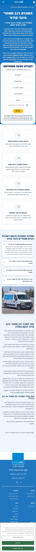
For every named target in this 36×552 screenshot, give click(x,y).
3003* (11, 470)
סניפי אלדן (12, 59)
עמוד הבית (31, 7)
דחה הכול (17, 543)
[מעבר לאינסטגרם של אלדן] (17, 482)
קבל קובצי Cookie (18, 548)
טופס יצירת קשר (17, 478)
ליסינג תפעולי (11, 57)
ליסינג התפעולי (19, 392)
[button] (34, 2)
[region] (18, 537)
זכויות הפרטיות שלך (18, 537)
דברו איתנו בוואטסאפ (17, 474)
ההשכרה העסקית (18, 55)
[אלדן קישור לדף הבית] (19, 2)
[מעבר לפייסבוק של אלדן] (21, 482)
